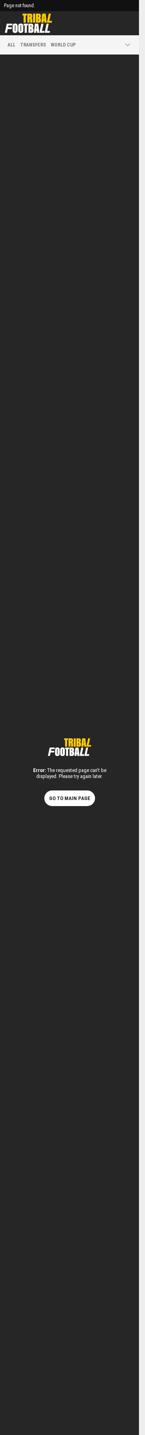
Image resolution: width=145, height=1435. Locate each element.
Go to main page (69, 798)
